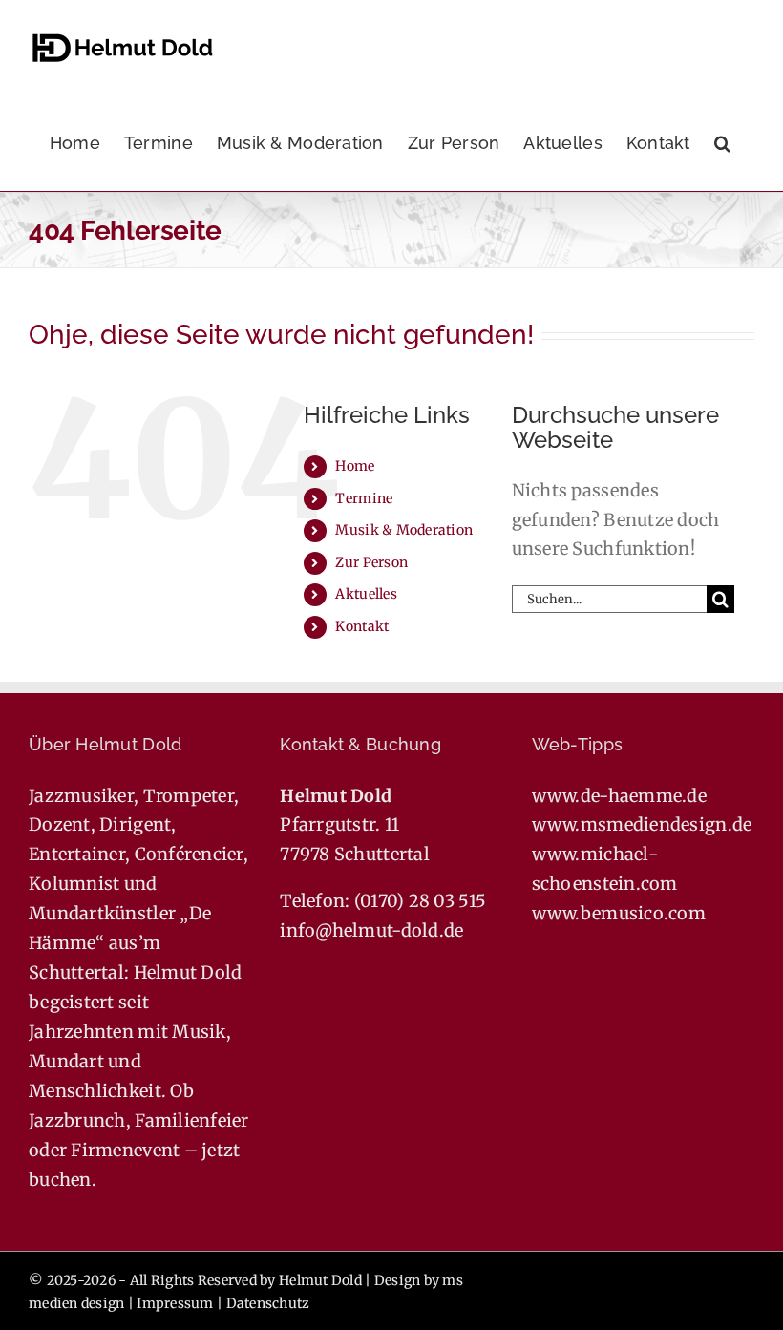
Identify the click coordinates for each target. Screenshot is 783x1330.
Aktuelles (365, 593)
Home (354, 466)
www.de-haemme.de (619, 796)
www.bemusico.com (619, 913)
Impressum (175, 1303)
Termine (363, 498)
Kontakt (362, 626)
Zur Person (371, 562)
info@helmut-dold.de (371, 930)
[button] (722, 143)
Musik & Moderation (404, 529)
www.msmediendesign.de (642, 824)
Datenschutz (268, 1303)
